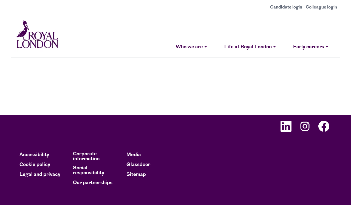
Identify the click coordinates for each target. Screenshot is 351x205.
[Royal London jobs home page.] (37, 35)
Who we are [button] (190, 47)
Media (133, 155)
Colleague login (321, 7)
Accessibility (34, 155)
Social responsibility (88, 171)
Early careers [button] (309, 47)
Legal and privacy (39, 174)
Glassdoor (138, 164)
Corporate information (86, 157)
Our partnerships (92, 183)
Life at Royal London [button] (248, 47)
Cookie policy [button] (34, 164)
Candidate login (286, 7)
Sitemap (136, 174)
